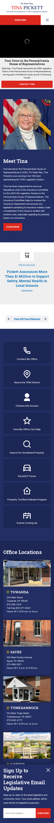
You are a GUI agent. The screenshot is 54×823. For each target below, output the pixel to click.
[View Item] (49, 59)
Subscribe (20, 20)
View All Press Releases (27, 319)
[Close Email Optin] (48, 770)
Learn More (12, 227)
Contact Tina (27, 84)
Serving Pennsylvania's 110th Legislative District (27, 8)
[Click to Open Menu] (47, 20)
